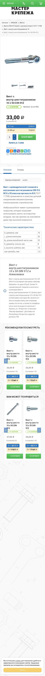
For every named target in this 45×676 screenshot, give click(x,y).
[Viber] (18, 150)
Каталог (5, 23)
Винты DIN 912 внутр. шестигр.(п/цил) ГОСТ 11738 (23, 26)
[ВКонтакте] (7, 150)
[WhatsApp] (21, 150)
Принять (23, 670)
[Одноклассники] (11, 150)
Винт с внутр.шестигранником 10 (16, 29)
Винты (22, 23)
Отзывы (20, 170)
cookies (18, 661)
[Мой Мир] (14, 150)
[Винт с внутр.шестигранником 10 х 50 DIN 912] (22, 61)
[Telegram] (28, 150)
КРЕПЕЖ (14, 23)
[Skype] (25, 150)
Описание (7, 170)
